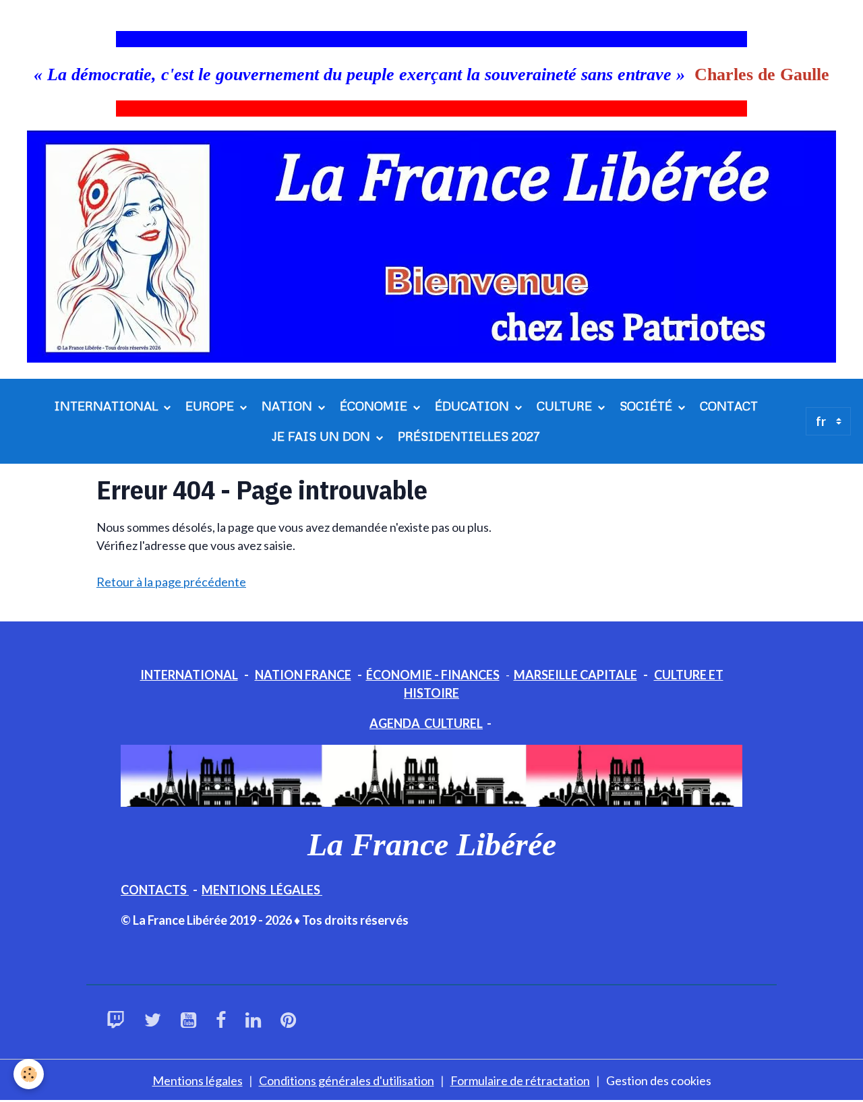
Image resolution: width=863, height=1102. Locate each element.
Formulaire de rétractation (520, 1080)
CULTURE (566, 405)
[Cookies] (28, 1074)
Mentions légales (197, 1080)
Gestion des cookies (658, 1080)
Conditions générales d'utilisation (346, 1080)
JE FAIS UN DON (323, 436)
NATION (289, 405)
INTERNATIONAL (107, 405)
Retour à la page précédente (171, 581)
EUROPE (211, 405)
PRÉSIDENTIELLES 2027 (469, 436)
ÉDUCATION (473, 405)
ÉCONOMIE (375, 405)
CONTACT (729, 405)
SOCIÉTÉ (648, 405)
